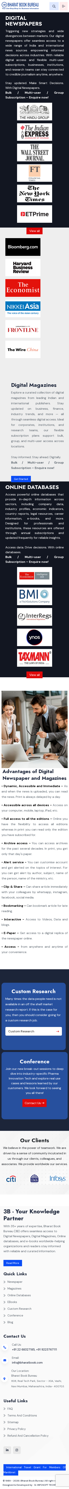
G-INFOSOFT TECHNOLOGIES (50, 1484)
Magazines (14, 1288)
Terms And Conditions (22, 1415)
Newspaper (14, 1282)
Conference (15, 1315)
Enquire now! (38, 97)
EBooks (12, 1302)
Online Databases (19, 1295)
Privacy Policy (16, 1429)
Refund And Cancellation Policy (27, 1436)
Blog (10, 1322)
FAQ (10, 1409)
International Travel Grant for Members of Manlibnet (34, 1470)
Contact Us (33, 1103)
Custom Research (21, 1031)
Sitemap (13, 1422)
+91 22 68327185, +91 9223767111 (34, 1349)
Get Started (21, 479)
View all (34, 231)
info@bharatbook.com (27, 1363)
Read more (12, 1263)
